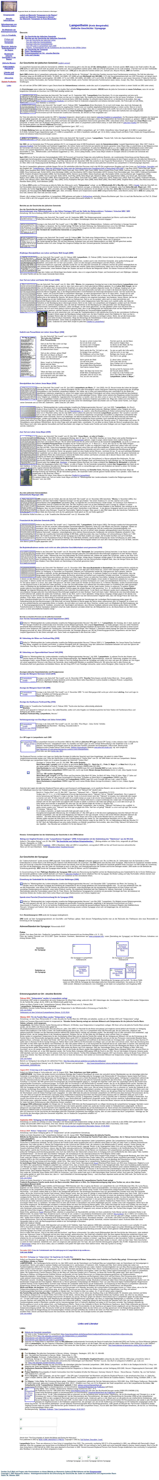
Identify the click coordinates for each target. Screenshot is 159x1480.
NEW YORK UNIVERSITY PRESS (51, 1439)
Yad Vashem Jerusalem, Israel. (91, 1439)
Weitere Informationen (79, 747)
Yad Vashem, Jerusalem (146, 166)
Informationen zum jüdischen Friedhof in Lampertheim (44, 1338)
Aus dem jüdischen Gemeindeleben (39, 42)
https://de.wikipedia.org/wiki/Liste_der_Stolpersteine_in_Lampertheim (62, 1336)
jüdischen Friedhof (130, 123)
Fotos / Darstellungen (33, 51)
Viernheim (63, 462)
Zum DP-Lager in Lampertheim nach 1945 (41, 46)
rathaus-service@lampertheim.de (90, 1385)
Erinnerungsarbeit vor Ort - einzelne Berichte (42, 53)
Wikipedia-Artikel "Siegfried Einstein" (61, 847)
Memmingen (26, 1244)
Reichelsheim (79, 440)
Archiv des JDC (56, 751)
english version (64, 63)
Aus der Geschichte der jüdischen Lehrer (41, 40)
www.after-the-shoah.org (102, 747)
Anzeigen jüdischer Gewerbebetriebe (39, 44)
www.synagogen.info (96, 936)
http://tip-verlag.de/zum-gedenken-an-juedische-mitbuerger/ (85, 1061)
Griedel (136, 185)
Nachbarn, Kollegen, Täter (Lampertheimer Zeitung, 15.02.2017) (62, 1409)
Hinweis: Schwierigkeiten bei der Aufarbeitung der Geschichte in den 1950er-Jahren (56, 48)
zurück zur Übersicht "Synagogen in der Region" (38, 15)
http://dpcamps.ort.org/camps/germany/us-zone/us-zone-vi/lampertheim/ (62, 749)
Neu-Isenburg (118, 1214)
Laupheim (46, 845)
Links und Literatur (32, 55)
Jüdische (8, 35)
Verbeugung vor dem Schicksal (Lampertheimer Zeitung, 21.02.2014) (44, 1012)
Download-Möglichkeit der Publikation (91, 1387)
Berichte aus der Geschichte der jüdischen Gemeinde (45, 38)
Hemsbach (63, 117)
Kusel (96, 1163)
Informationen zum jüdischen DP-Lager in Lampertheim (44, 1340)
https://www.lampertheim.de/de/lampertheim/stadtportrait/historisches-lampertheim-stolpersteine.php (97, 1334)
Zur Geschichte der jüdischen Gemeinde (40, 36)
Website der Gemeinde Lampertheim (38, 1332)
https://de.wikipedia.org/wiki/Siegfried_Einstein (45, 1363)
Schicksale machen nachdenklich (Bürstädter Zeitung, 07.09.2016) (86, 1126)
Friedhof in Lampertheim (95, 321)
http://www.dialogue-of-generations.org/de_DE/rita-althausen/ (130, 1345)
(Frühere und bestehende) (8, 41)
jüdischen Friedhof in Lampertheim (109, 117)
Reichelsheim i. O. (77, 411)
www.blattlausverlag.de (79, 1391)
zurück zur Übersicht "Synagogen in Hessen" (37, 17)
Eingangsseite (95, 1472)
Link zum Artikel (26, 1010)
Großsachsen (87, 196)
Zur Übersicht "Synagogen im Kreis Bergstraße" (38, 19)
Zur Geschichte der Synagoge (36, 49)
